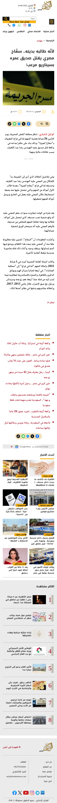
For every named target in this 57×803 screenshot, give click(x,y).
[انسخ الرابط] (9, 124)
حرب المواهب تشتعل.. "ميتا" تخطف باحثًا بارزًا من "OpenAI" (17, 511)
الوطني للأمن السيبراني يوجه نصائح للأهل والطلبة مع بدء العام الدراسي (19, 651)
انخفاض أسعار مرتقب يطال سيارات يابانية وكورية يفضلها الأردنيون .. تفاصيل (18, 720)
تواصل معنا (47, 772)
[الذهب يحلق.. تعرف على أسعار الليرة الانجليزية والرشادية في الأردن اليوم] (39, 685)
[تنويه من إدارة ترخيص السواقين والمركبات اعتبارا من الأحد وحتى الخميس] (39, 702)
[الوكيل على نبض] (43, 793)
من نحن (49, 762)
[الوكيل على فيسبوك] (14, 793)
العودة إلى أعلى (11, 747)
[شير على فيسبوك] (28, 124)
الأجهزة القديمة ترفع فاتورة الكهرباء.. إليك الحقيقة (17, 482)
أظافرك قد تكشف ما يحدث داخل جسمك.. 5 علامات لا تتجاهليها (44, 482)
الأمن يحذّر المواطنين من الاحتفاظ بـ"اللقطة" (16, 540)
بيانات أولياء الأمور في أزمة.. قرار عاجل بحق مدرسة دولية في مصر (43, 570)
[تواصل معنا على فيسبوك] (13, 25)
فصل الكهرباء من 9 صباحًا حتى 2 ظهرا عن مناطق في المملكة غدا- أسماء (18, 599)
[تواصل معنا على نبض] (29, 25)
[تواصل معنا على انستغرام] (25, 25)
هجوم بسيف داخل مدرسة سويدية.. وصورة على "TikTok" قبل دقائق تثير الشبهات (42, 541)
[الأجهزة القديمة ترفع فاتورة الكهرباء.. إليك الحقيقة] (15, 468)
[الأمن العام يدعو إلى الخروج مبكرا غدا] (39, 668)
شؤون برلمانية (45, 505)
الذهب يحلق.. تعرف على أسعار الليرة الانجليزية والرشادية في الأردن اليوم (18, 685)
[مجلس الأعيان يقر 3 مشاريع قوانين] (41, 497)
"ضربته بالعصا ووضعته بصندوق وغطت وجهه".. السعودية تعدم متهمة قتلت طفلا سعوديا (30, 400)
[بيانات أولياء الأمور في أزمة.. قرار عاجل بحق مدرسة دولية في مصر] (41, 556)
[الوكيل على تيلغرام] (37, 793)
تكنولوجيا (21, 476)
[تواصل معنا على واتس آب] (19, 25)
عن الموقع (47, 767)
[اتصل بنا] (9, 25)
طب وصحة (47, 476)
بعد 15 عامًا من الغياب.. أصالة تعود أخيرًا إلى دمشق (17, 570)
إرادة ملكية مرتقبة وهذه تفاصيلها (19, 634)
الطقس (21, 31)
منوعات (48, 534)
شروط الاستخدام (45, 776)
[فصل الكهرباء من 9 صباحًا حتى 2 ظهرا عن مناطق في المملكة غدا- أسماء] (39, 599)
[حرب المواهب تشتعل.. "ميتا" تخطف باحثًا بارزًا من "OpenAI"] (15, 497)
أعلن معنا (48, 781)
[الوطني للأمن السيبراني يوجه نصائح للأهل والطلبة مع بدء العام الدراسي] (39, 651)
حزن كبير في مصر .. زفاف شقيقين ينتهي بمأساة (27, 355)
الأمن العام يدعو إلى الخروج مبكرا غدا (18, 668)
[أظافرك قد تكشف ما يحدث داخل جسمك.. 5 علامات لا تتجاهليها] (41, 468)
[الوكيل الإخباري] (45, 7)
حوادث (40, 41)
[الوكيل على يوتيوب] (26, 793)
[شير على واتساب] (14, 124)
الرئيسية (50, 40)
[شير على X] (23, 124)
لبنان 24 (50, 302)
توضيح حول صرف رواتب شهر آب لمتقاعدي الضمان (19, 617)
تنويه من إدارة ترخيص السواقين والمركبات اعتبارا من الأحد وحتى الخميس (18, 702)
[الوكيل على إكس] (20, 793)
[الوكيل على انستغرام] (32, 793)
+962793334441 (19, 767)
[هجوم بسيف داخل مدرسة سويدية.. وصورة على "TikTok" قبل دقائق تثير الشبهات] (41, 527)
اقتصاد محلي (34, 31)
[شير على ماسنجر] (19, 123)
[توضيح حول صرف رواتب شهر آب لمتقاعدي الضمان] (39, 616)
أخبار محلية (48, 31)
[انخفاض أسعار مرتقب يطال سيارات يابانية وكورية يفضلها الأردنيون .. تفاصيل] (39, 719)
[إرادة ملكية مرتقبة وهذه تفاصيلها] (39, 634)
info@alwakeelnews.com (16, 776)
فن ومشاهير (19, 563)
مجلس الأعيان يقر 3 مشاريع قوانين (45, 510)
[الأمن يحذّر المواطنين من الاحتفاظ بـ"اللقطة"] (15, 527)
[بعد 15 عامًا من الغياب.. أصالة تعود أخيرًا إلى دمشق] (15, 556)
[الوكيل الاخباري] (46, 747)
